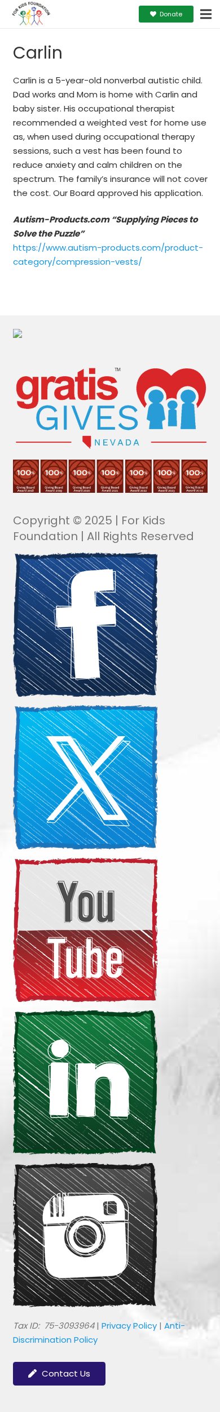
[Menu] (205, 14)
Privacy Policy (129, 1325)
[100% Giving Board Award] (110, 490)
